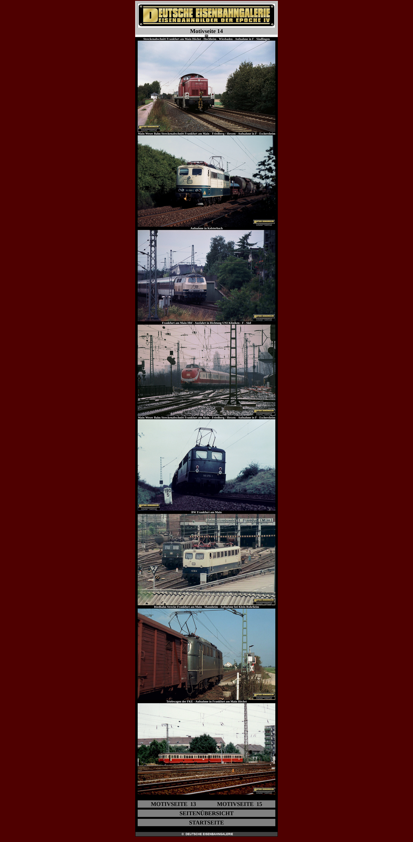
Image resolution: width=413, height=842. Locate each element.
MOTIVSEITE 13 (173, 804)
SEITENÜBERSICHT (207, 813)
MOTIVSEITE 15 (239, 804)
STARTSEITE (206, 822)
